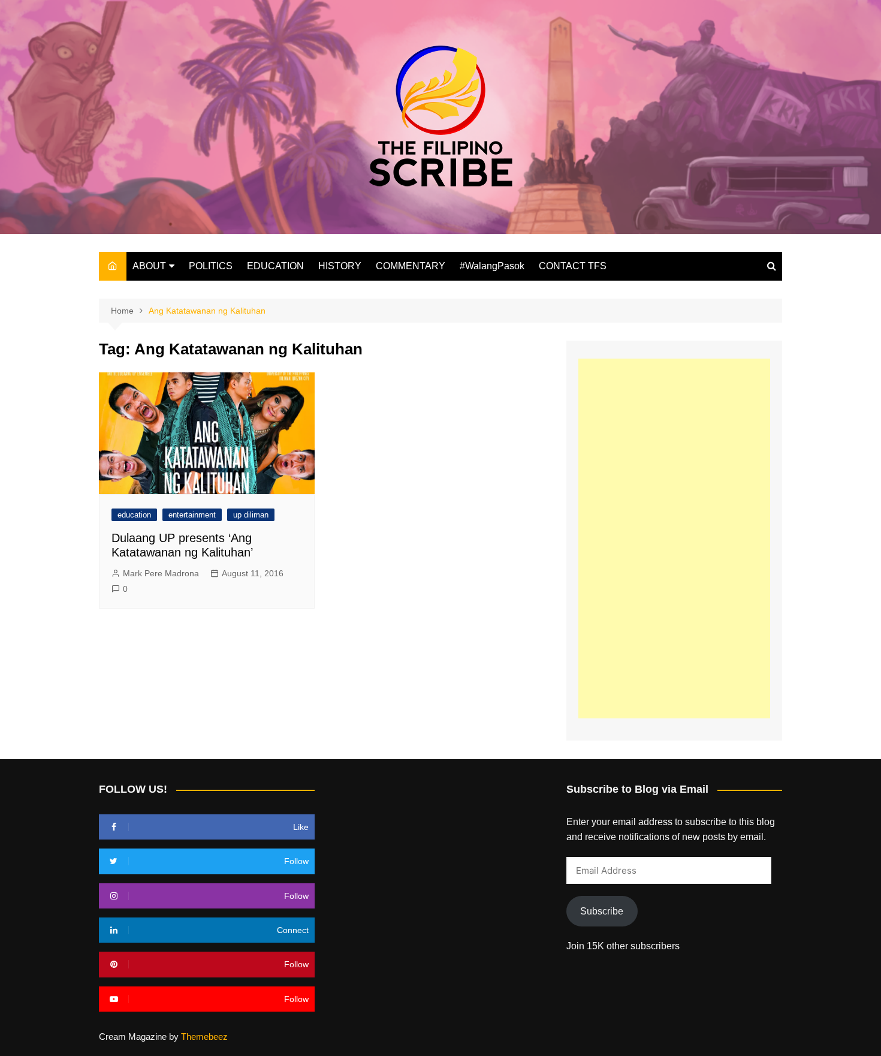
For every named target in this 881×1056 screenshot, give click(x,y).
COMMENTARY (410, 266)
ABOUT (149, 266)
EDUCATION (275, 266)
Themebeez (204, 1036)
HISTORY (339, 266)
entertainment (192, 514)
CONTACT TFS (573, 266)
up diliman (250, 514)
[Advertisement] (674, 538)
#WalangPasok (492, 266)
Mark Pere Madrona (161, 573)
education (134, 514)
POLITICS (211, 266)
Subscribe (601, 911)
